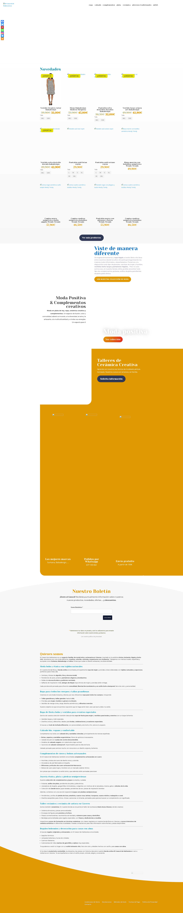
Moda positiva (125, 331)
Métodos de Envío (120, 902)
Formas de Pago (134, 902)
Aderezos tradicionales (141, 5)
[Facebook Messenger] (2, 35)
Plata (119, 5)
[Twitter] (2, 24)
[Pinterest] (2, 27)
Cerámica (126, 5)
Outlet (155, 5)
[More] (2, 38)
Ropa (91, 5)
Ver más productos (91, 238)
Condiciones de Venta (92, 902)
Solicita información (111, 379)
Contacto (88, 904)
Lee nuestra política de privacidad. (91, 636)
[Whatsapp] (2, 30)
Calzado (98, 5)
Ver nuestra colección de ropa (113, 279)
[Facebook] (2, 21)
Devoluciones (107, 902)
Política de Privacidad (149, 902)
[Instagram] (2, 33)
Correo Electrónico (77, 607)
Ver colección (113, 339)
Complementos (109, 5)
